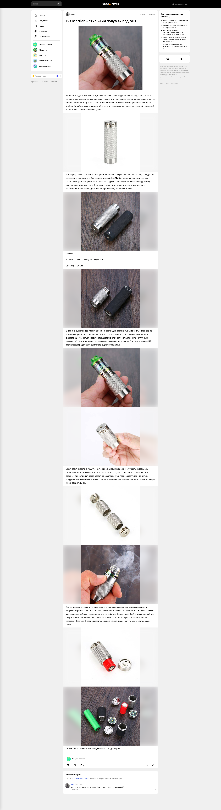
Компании (43, 31)
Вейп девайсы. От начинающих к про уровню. (175, 21)
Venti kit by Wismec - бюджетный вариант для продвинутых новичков (173, 32)
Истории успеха (45, 66)
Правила (34, 82)
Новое (41, 26)
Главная (42, 15)
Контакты (44, 82)
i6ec (72, 784)
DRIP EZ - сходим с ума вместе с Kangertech (175, 26)
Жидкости (43, 50)
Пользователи (44, 36)
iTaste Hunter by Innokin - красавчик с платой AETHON (175, 46)
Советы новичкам (46, 61)
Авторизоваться (181, 4)
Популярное (43, 21)
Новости (42, 55)
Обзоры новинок (45, 45)
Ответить (74, 790)
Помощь (54, 82)
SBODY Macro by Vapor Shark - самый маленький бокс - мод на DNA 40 (174, 39)
